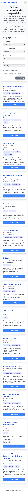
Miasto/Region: (7, 41)
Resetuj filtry (20, 78)
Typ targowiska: (7, 56)
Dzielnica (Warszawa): (9, 48)
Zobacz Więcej (14, 105)
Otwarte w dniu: (7, 63)
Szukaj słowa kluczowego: (10, 70)
